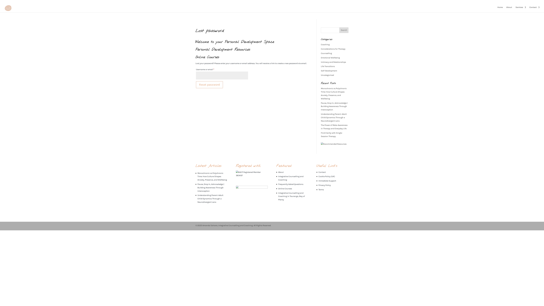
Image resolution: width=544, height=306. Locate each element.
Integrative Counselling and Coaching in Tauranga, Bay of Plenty (291, 196)
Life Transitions (328, 66)
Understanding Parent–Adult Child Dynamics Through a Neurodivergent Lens (334, 117)
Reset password (209, 84)
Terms (321, 189)
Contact (533, 7)
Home (500, 7)
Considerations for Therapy (333, 49)
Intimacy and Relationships (333, 62)
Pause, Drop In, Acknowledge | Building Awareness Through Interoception (334, 106)
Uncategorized (327, 75)
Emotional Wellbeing (330, 58)
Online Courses (285, 188)
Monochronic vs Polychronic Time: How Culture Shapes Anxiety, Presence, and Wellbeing (212, 176)
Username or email (209, 69)
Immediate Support (327, 181)
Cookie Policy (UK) (326, 176)
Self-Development (329, 71)
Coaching (325, 44)
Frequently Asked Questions (290, 184)
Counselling (326, 53)
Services (519, 7)
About (509, 7)
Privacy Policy (324, 185)
